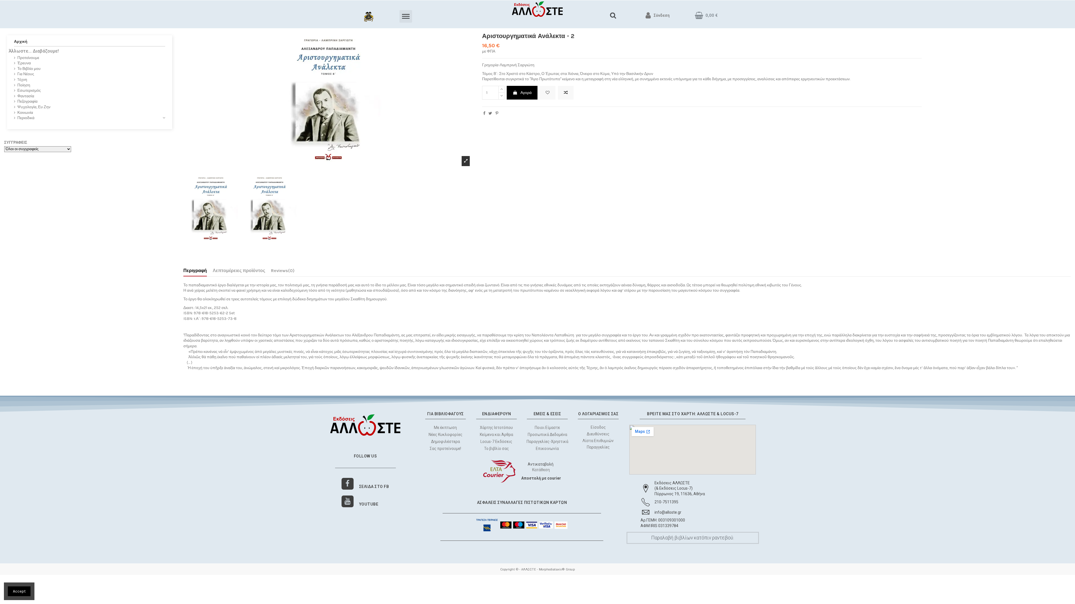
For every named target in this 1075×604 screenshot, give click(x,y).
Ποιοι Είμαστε (547, 427)
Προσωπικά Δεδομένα (547, 434)
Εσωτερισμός (29, 90)
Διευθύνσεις (598, 433)
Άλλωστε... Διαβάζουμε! (34, 51)
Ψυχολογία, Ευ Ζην (33, 107)
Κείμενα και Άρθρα (496, 434)
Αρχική (20, 41)
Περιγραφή (195, 270)
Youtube (368, 504)
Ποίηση (23, 85)
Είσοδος (598, 427)
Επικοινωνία (547, 448)
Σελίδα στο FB (374, 486)
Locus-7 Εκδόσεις (496, 441)
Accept (19, 591)
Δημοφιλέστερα (445, 441)
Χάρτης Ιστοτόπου (496, 427)
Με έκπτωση (445, 427)
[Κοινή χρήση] (484, 113)
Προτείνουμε (28, 57)
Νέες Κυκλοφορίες (445, 434)
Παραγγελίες (598, 447)
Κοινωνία (25, 112)
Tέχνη (22, 79)
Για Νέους (25, 74)
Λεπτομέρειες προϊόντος (239, 270)
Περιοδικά (25, 117)
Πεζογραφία (27, 101)
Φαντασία (25, 96)
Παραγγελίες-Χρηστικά (547, 441)
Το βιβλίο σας (496, 448)
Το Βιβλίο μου (29, 68)
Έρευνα (24, 63)
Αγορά (526, 92)
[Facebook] (348, 484)
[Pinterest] (497, 113)
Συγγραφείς (15, 142)
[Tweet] (490, 113)
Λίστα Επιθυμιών (598, 440)
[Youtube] (348, 502)
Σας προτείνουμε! (445, 448)
